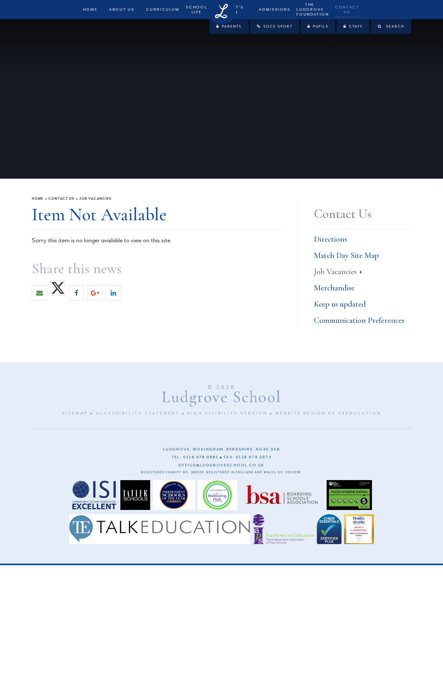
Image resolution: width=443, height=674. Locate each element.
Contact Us (61, 199)
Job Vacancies (95, 199)
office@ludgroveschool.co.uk (221, 465)
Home (37, 199)
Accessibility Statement (138, 413)
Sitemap (75, 413)
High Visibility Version (227, 413)
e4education (360, 413)
